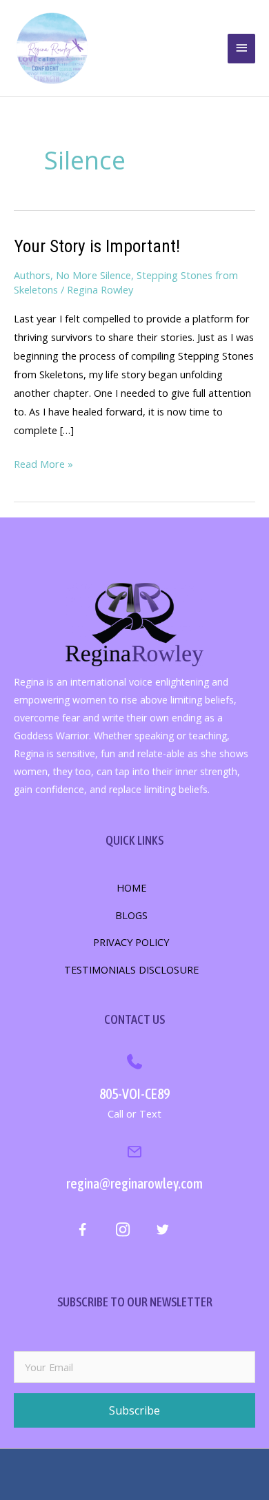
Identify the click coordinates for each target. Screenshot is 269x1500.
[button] (134, 1410)
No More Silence (93, 275)
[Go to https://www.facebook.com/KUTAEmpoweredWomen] (82, 1232)
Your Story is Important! (97, 246)
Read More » (43, 464)
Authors (32, 275)
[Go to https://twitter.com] (162, 1231)
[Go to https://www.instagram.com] (122, 1231)
